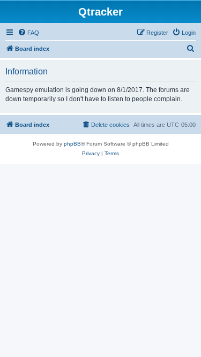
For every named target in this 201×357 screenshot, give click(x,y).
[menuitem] (28, 32)
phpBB (72, 144)
